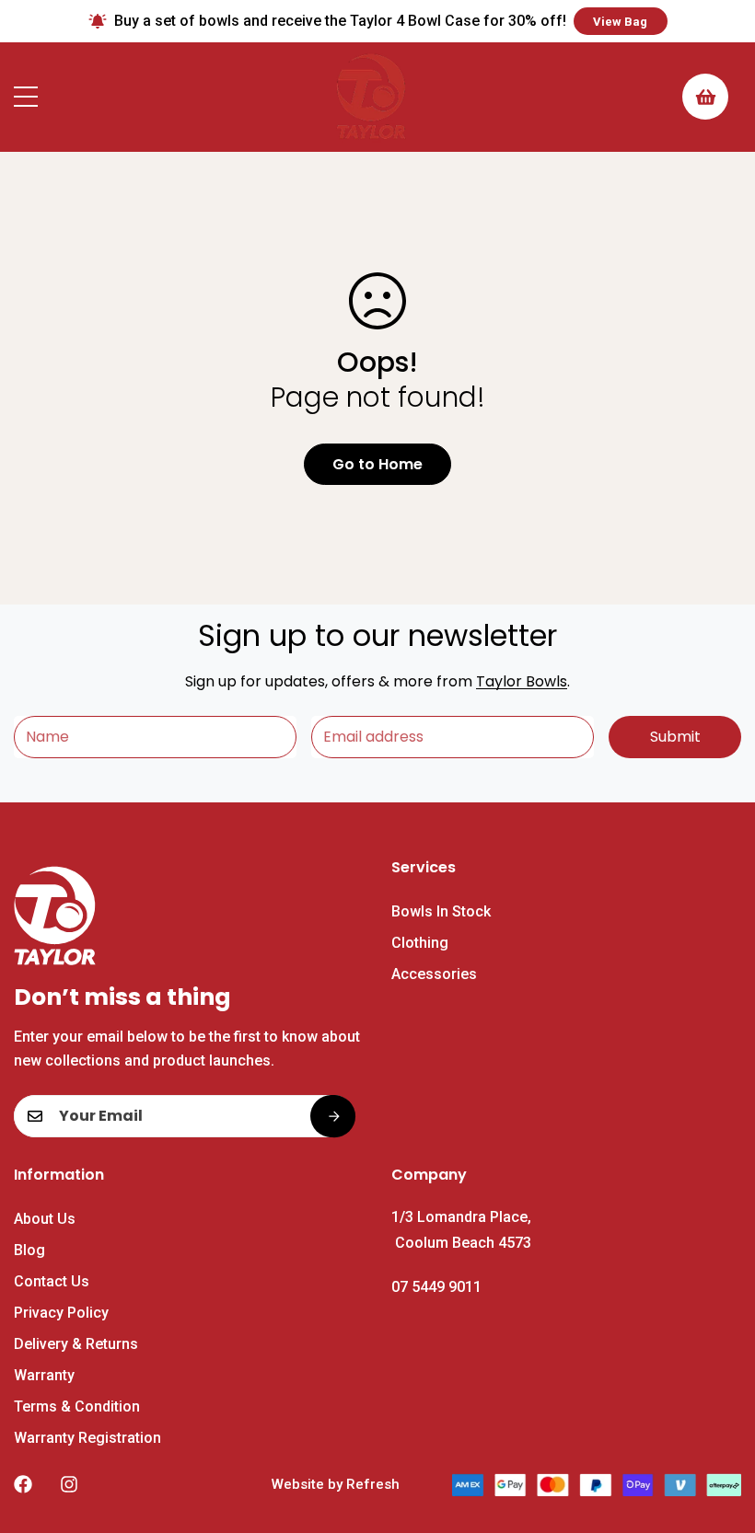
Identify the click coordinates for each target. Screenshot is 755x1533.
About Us (45, 1219)
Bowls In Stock (441, 911)
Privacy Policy (61, 1312)
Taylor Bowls (521, 681)
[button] (705, 97)
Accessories (434, 974)
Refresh (373, 1484)
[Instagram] (69, 1484)
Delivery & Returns (76, 1344)
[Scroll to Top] (719, 1433)
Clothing (419, 942)
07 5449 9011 (436, 1287)
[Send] (332, 1116)
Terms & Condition (77, 1406)
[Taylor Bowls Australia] (371, 97)
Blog (29, 1250)
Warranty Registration (87, 1438)
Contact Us (51, 1281)
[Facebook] (23, 1484)
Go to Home (377, 464)
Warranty (44, 1375)
